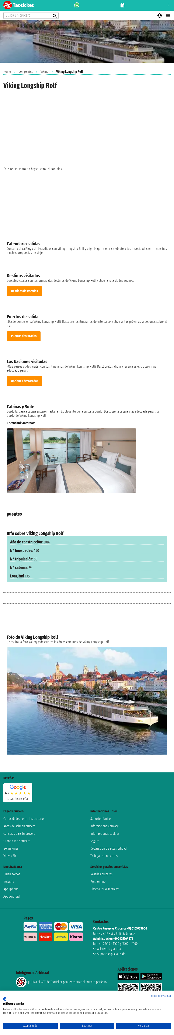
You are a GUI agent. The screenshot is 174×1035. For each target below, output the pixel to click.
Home (7, 72)
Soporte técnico (100, 819)
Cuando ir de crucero (16, 841)
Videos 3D (9, 856)
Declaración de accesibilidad (108, 848)
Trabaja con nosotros (104, 856)
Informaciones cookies (104, 834)
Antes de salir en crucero (19, 826)
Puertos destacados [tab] (23, 336)
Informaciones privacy (104, 826)
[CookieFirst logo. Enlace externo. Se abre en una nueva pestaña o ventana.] (4, 999)
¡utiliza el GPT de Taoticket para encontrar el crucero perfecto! (67, 982)
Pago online (97, 882)
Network (8, 882)
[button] (162, 461)
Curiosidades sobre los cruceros (23, 819)
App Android (11, 896)
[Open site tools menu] (168, 5)
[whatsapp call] (76, 5)
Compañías (26, 72)
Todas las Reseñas (18, 799)
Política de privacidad (160, 995)
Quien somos (11, 874)
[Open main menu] (168, 15)
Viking (44, 72)
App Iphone (10, 889)
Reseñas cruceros (101, 874)
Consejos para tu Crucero (19, 834)
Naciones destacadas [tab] (24, 381)
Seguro (94, 841)
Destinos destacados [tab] (24, 291)
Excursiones (10, 848)
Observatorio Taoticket (104, 889)
